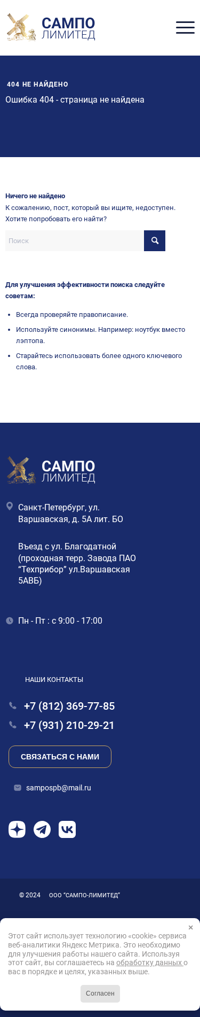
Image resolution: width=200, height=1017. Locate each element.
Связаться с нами (60, 756)
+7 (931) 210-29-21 (68, 725)
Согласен (100, 993)
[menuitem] (180, 28)
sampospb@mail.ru (58, 787)
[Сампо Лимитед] (51, 28)
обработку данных (149, 962)
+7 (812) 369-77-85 (68, 706)
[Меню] (180, 28)
